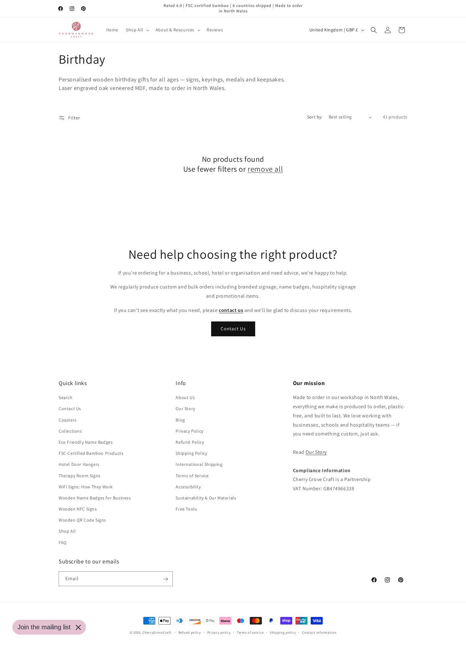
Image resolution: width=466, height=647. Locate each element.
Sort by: (314, 117)
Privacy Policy (189, 431)
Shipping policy (283, 632)
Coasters (68, 420)
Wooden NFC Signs (78, 509)
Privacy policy (219, 632)
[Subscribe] (165, 579)
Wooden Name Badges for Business (95, 498)
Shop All (67, 531)
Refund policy (189, 632)
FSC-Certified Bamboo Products (91, 453)
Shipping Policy (191, 453)
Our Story (185, 409)
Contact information (319, 632)
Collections (70, 431)
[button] (137, 29)
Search (66, 398)
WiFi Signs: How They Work (86, 487)
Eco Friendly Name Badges (86, 442)
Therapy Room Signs (79, 476)
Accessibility (188, 487)
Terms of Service (192, 476)
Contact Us (233, 329)
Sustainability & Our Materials (206, 498)
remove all (265, 169)
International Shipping (199, 464)
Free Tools (186, 509)
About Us (185, 398)
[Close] (78, 627)
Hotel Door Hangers (79, 464)
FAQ (63, 542)
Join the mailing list (44, 627)
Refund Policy (190, 442)
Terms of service (250, 632)
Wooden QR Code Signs (82, 520)
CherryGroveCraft (156, 632)
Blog (180, 420)
